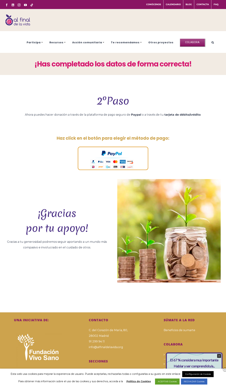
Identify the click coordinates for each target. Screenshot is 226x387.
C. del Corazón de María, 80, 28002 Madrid (108, 332)
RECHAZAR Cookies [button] (194, 381)
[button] (213, 42)
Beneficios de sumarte (179, 330)
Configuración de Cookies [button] (198, 374)
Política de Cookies (138, 381)
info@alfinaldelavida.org (106, 347)
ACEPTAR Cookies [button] (167, 381)
